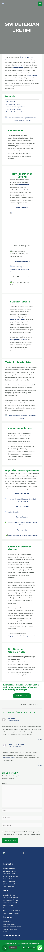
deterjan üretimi (17, 67)
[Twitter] (10, 935)
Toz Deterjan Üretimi (10, 900)
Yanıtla (39, 739)
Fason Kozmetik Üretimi (11, 908)
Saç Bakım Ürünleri (9, 874)
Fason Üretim (22, 530)
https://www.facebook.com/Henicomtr (22, 636)
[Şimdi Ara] (5, 947)
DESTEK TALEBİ (22, 696)
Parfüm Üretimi (22, 517)
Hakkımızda (7, 921)
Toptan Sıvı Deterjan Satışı (15, 107)
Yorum (5, 783)
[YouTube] (16, 935)
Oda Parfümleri (8, 886)
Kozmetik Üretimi (22, 493)
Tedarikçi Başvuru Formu (12, 927)
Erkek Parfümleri (9, 884)
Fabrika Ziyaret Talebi (10, 929)
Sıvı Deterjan (10, 101)
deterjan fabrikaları (17, 319)
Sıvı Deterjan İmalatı (13, 104)
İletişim (5, 932)
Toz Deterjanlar (22, 207)
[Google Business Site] (19, 935)
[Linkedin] (4, 935)
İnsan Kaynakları (9, 924)
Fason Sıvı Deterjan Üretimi (16, 112)
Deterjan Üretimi (22, 506)
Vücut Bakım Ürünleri (10, 876)
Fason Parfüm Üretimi (11, 913)
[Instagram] (13, 935)
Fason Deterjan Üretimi (11, 910)
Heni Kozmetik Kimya (16, 744)
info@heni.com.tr (9, 757)
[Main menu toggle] (40, 4)
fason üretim (32, 75)
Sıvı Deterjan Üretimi (10, 897)
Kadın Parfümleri (9, 881)
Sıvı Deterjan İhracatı (13, 109)
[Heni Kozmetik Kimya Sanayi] (6, 3)
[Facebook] (7, 935)
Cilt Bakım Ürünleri (9, 871)
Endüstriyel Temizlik (10, 903)
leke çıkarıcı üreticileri (18, 339)
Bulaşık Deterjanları (22, 261)
